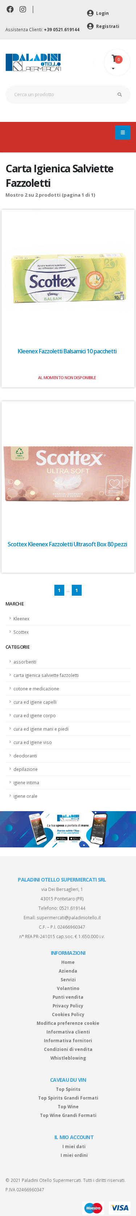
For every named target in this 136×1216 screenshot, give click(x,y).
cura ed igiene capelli (35, 702)
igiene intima (26, 782)
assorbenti (24, 662)
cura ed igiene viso (32, 742)
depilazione (25, 769)
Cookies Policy (68, 1014)
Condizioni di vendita (68, 1049)
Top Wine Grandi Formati (68, 1115)
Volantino (68, 988)
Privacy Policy (68, 1005)
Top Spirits (68, 1089)
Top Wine (68, 1106)
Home (68, 962)
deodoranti (25, 756)
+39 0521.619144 (61, 29)
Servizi (68, 979)
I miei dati (74, 1146)
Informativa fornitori (68, 1040)
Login (102, 13)
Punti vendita (68, 997)
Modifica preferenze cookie (68, 1023)
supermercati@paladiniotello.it (69, 917)
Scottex (21, 632)
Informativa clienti (68, 1032)
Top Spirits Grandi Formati (68, 1098)
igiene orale (25, 796)
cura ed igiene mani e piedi (41, 729)
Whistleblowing (68, 1058)
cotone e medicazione (36, 688)
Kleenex (21, 618)
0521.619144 (72, 908)
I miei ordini (74, 1155)
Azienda (68, 971)
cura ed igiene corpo (34, 715)
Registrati (107, 26)
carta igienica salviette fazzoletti (46, 675)
